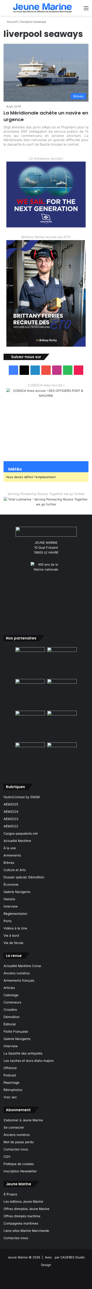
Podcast (10, 1075)
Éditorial (10, 1024)
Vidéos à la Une (15, 928)
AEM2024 (11, 811)
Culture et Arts (15, 870)
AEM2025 (11, 804)
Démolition (12, 1017)
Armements (12, 855)
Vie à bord (11, 935)
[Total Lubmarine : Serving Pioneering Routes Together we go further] (46, 502)
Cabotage (11, 995)
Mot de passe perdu (19, 1142)
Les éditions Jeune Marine (23, 1201)
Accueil (11, 22)
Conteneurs (12, 1002)
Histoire (9, 899)
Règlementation (15, 914)
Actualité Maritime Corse (22, 966)
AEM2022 (11, 826)
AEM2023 (11, 819)
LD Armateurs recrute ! (46, 158)
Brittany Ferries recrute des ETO (46, 237)
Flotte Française (16, 1031)
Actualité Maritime (17, 841)
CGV (7, 1156)
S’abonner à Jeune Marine (23, 1120)
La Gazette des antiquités (23, 1053)
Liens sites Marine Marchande (26, 1231)
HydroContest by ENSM (22, 797)
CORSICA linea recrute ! (46, 385)
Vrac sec (10, 1097)
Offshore (10, 1068)
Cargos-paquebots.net (21, 833)
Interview (11, 906)
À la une (10, 848)
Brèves (9, 863)
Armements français (19, 980)
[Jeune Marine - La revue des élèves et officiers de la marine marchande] (42, 7)
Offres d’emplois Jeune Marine (26, 1209)
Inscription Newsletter (20, 1171)
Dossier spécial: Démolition (24, 877)
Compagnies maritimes (21, 1223)
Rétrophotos (13, 1090)
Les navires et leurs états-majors (29, 1061)
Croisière (10, 1009)
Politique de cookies (19, 1164)
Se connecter (14, 1127)
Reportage (11, 1082)
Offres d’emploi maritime (22, 1216)
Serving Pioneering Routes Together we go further (46, 494)
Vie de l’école (13, 943)
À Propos (10, 1194)
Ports (8, 921)
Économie (11, 884)
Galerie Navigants (17, 892)
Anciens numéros (17, 973)
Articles (9, 988)
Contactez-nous (16, 1149)
